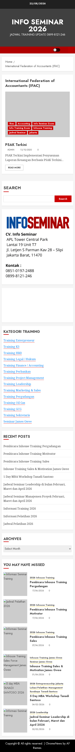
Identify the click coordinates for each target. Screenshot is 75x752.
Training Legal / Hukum (19, 359)
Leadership (42, 712)
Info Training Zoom (19, 128)
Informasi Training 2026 (19, 508)
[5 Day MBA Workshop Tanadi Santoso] (15, 693)
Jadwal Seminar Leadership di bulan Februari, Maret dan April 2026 (49, 721)
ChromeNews (54, 743)
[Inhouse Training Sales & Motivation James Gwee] (15, 666)
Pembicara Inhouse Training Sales (26, 461)
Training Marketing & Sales (22, 390)
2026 (32, 577)
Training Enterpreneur (19, 340)
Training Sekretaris (16, 415)
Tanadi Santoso (49, 691)
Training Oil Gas (14, 403)
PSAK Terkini (16, 144)
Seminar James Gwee (17, 421)
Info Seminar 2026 (37, 25)
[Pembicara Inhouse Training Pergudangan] (15, 584)
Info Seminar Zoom (44, 123)
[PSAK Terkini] (37, 114)
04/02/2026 (38, 704)
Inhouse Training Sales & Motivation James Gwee (36, 469)
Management (55, 687)
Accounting (24, 123)
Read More (14, 167)
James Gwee (55, 657)
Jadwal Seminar (17, 132)
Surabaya (35, 691)
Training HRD (12, 353)
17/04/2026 (38, 590)
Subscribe (70, 50)
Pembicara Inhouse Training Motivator (29, 454)
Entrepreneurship (45, 683)
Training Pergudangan (18, 397)
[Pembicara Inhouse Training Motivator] (15, 611)
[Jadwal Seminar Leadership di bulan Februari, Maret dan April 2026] (15, 721)
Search (12, 188)
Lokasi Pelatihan (39, 687)
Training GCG (12, 409)
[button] (64, 50)
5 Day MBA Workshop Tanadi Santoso (28, 477)
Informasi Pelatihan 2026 (20, 516)
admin (11, 150)
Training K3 (11, 347)
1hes (11, 123)
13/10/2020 (26, 150)
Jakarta (33, 132)
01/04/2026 (38, 674)
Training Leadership (17, 384)
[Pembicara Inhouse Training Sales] (15, 639)
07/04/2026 (38, 645)
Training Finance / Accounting (23, 365)
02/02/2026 (38, 729)
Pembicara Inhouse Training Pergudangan (32, 446)
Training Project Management (23, 378)
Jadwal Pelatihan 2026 (18, 524)
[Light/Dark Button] (56, 50)
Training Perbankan (17, 371)
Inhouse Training (42, 128)
